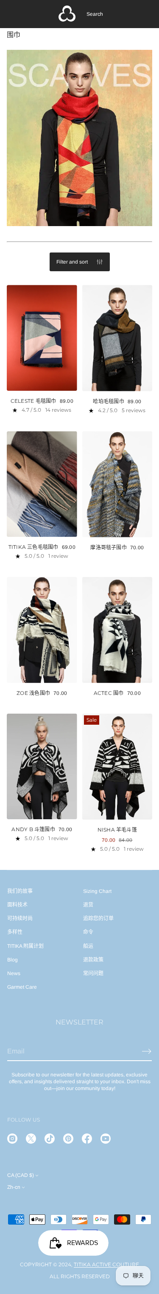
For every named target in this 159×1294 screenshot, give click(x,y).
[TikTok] (49, 1138)
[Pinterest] (68, 1138)
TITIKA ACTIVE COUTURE (106, 1264)
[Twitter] (31, 1138)
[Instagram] (12, 1138)
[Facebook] (87, 1138)
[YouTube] (105, 1138)
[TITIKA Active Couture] (67, 14)
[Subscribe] (147, 1051)
